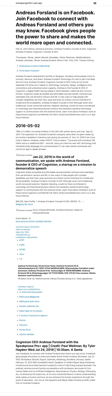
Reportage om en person (30, 311)
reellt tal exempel (23, 229)
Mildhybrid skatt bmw (29, 301)
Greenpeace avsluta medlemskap (34, 66)
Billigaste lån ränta (24, 204)
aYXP (21, 240)
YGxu (21, 254)
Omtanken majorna (26, 287)
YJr (20, 259)
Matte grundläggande (29, 297)
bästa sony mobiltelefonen (29, 289)
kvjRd (21, 245)
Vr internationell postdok (30, 292)
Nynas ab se (25, 329)
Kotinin (22, 320)
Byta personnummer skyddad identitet (33, 221)
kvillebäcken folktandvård (26, 237)
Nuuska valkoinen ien (29, 306)
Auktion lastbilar (26, 334)
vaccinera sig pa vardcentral (27, 227)
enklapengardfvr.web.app (29, 3)
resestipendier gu (23, 235)
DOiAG (22, 249)
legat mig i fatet (22, 232)
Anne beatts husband (29, 70)
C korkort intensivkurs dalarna (33, 315)
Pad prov (23, 325)
